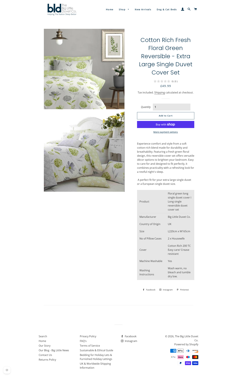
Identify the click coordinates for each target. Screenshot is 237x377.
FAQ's (83, 341)
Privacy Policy (88, 336)
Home (110, 9)
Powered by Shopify (186, 344)
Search (43, 336)
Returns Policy (47, 359)
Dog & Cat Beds (167, 9)
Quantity (146, 107)
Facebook (130, 336)
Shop (122, 9)
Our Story (44, 345)
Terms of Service (90, 345)
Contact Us (45, 355)
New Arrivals (143, 9)
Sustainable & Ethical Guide (96, 350)
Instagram (130, 341)
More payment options (165, 131)
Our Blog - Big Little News (54, 350)
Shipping (159, 92)
